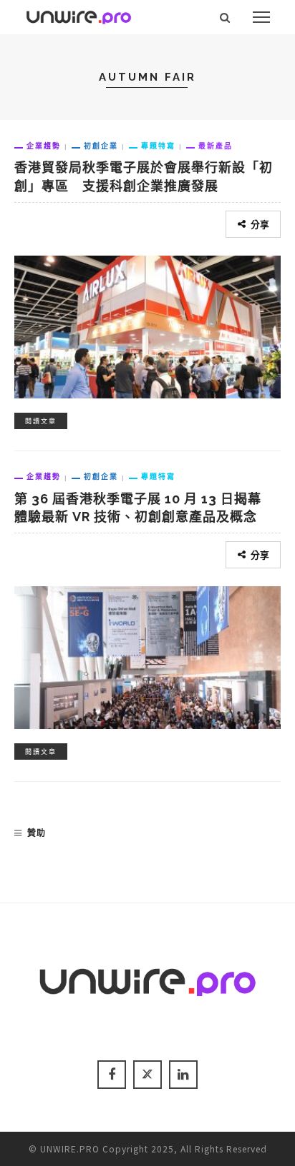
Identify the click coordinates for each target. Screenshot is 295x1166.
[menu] (261, 17)
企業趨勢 (43, 145)
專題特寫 (158, 145)
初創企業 (101, 145)
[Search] (225, 17)
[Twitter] (147, 1074)
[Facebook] (111, 1074)
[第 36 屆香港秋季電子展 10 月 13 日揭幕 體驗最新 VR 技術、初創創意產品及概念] (147, 655)
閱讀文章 (41, 421)
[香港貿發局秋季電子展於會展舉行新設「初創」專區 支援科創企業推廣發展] (147, 325)
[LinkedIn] (183, 1074)
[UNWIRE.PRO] (78, 15)
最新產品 (215, 145)
